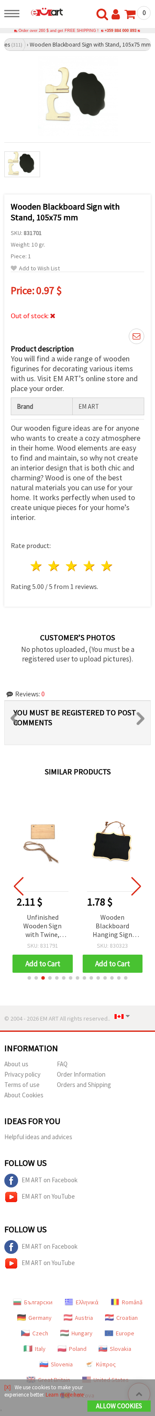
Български (38, 1302)
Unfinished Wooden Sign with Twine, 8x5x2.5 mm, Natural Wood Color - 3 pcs (42, 926)
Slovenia (62, 1364)
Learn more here (65, 1394)
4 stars (89, 566)
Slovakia (120, 1349)
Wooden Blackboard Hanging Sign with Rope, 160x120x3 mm (112, 926)
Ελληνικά (87, 1302)
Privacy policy (22, 1074)
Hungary (82, 1333)
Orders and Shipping (84, 1085)
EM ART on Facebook (50, 1180)
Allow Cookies (119, 1406)
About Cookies (23, 1095)
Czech (40, 1333)
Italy (40, 1349)
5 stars (107, 566)
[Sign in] (118, 15)
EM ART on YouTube (48, 1196)
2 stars (54, 566)
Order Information (81, 1074)
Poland (78, 1349)
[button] (29, 978)
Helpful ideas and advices (38, 1137)
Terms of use (22, 1085)
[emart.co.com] (43, 11)
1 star (37, 566)
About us (16, 1064)
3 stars (72, 566)
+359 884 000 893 (120, 30)
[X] (7, 1387)
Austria (84, 1318)
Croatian (127, 1318)
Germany (40, 1318)
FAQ (62, 1064)
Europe (125, 1333)
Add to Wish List (39, 268)
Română (132, 1302)
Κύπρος (106, 1364)
